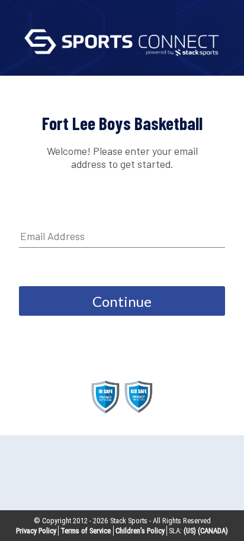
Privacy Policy (36, 531)
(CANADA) (213, 531)
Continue (122, 301)
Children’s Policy (140, 531)
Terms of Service (85, 531)
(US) (190, 531)
